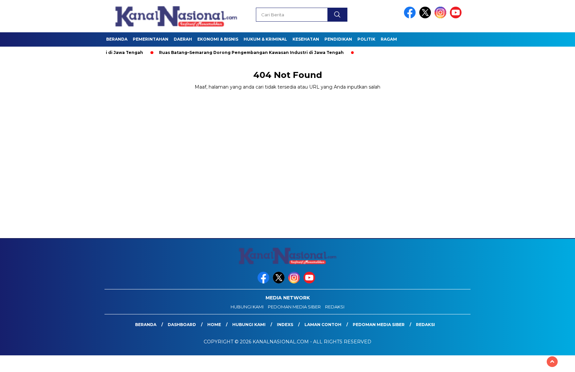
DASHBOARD (182, 324)
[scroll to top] (552, 361)
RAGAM (389, 39)
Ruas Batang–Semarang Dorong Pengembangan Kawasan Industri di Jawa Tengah (239, 52)
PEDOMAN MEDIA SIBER (294, 306)
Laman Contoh (322, 324)
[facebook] (411, 16)
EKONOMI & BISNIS (217, 39)
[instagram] (442, 16)
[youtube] (457, 16)
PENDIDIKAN (338, 39)
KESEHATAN (305, 39)
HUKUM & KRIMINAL (265, 39)
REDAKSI (334, 306)
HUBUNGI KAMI (247, 306)
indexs (285, 324)
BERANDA (116, 39)
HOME (214, 324)
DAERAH (183, 39)
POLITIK (366, 39)
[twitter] (426, 16)
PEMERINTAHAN (150, 39)
